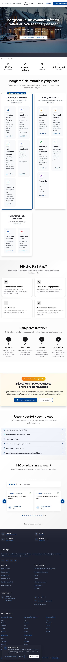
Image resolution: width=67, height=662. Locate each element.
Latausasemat (5, 578)
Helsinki (3, 631)
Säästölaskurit (46, 400)
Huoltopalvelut (5, 572)
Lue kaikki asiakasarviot (32, 524)
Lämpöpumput (8, 3)
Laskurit (49, 3)
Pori (2, 620)
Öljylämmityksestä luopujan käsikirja (45, 568)
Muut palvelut (26, 3)
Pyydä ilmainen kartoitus (32, 37)
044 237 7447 (42, 597)
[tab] (22, 515)
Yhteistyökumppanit (40, 582)
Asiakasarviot (38, 585)
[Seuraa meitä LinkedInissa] (11, 560)
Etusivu (3, 59)
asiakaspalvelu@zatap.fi (45, 601)
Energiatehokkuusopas (41, 572)
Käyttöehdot (45, 657)
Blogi (32, 3)
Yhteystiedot (40, 3)
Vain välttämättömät (10, 656)
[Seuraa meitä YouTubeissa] (15, 560)
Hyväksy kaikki (34, 656)
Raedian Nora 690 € (7, 582)
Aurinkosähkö (18, 3)
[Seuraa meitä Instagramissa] (7, 560)
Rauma (3, 623)
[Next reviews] (62, 501)
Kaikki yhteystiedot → (40, 604)
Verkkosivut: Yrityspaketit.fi (55, 657)
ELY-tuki (37, 588)
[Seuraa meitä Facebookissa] (3, 560)
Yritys (36, 578)
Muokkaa (21, 656)
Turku (3, 628)
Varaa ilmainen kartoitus (27, 400)
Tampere (4, 625)
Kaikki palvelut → (6, 585)
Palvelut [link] (10, 59)
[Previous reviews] (4, 501)
